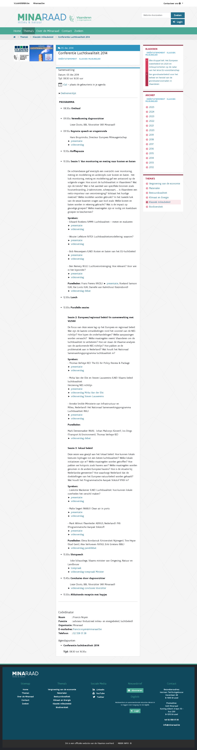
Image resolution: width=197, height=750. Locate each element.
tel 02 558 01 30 (172, 719)
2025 (151, 107)
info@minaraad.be (171, 725)
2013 (151, 162)
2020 (151, 130)
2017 (151, 144)
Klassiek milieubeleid (43, 37)
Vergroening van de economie (164, 183)
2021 (151, 125)
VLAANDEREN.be (21, 3)
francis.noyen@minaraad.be (87, 629)
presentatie (76, 141)
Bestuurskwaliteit (158, 192)
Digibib (135, 696)
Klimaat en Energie (159, 197)
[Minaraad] (76, 18)
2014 (151, 157)
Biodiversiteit (156, 206)
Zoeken (78, 31)
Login (179, 21)
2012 (151, 167)
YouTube (100, 693)
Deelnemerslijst (68, 93)
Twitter (100, 697)
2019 (151, 134)
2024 (151, 111)
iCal (65, 84)
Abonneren (136, 690)
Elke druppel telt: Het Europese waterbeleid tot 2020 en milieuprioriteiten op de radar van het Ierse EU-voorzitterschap (164, 65)
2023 (151, 116)
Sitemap (25, 683)
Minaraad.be (38, 3)
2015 (151, 153)
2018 (151, 139)
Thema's (28, 31)
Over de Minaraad (47, 31)
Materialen (154, 188)
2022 (151, 120)
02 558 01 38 (79, 633)
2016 (151, 148)
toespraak (76, 568)
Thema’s (61, 683)
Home (17, 31)
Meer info (123, 743)
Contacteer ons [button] (171, 3)
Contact (67, 31)
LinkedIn (100, 689)
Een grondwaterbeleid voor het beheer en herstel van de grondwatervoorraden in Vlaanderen (163, 79)
